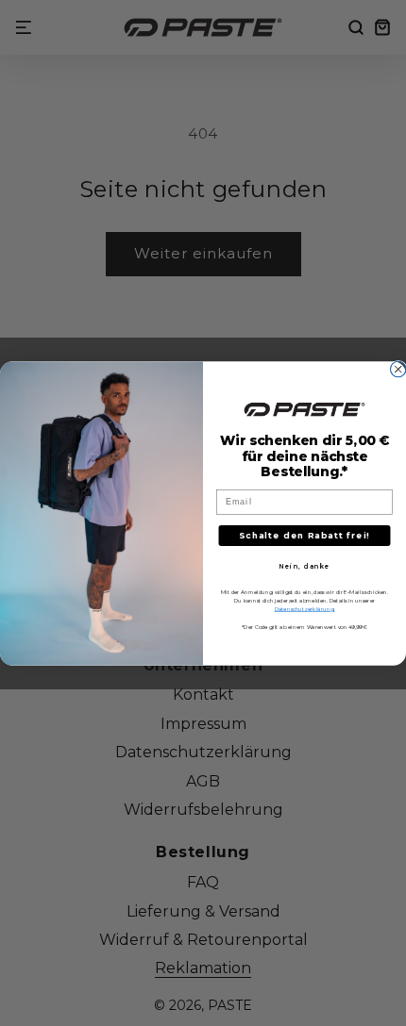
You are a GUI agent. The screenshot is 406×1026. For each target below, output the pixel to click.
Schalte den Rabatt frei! (304, 534)
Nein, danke (304, 566)
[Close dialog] (398, 369)
